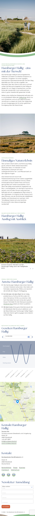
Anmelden (5, 506)
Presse (15, 467)
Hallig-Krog (22, 97)
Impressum (5, 470)
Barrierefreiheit (6, 467)
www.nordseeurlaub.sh (9, 443)
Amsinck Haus (8, 304)
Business (22, 467)
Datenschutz (15, 470)
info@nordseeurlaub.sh (9, 441)
